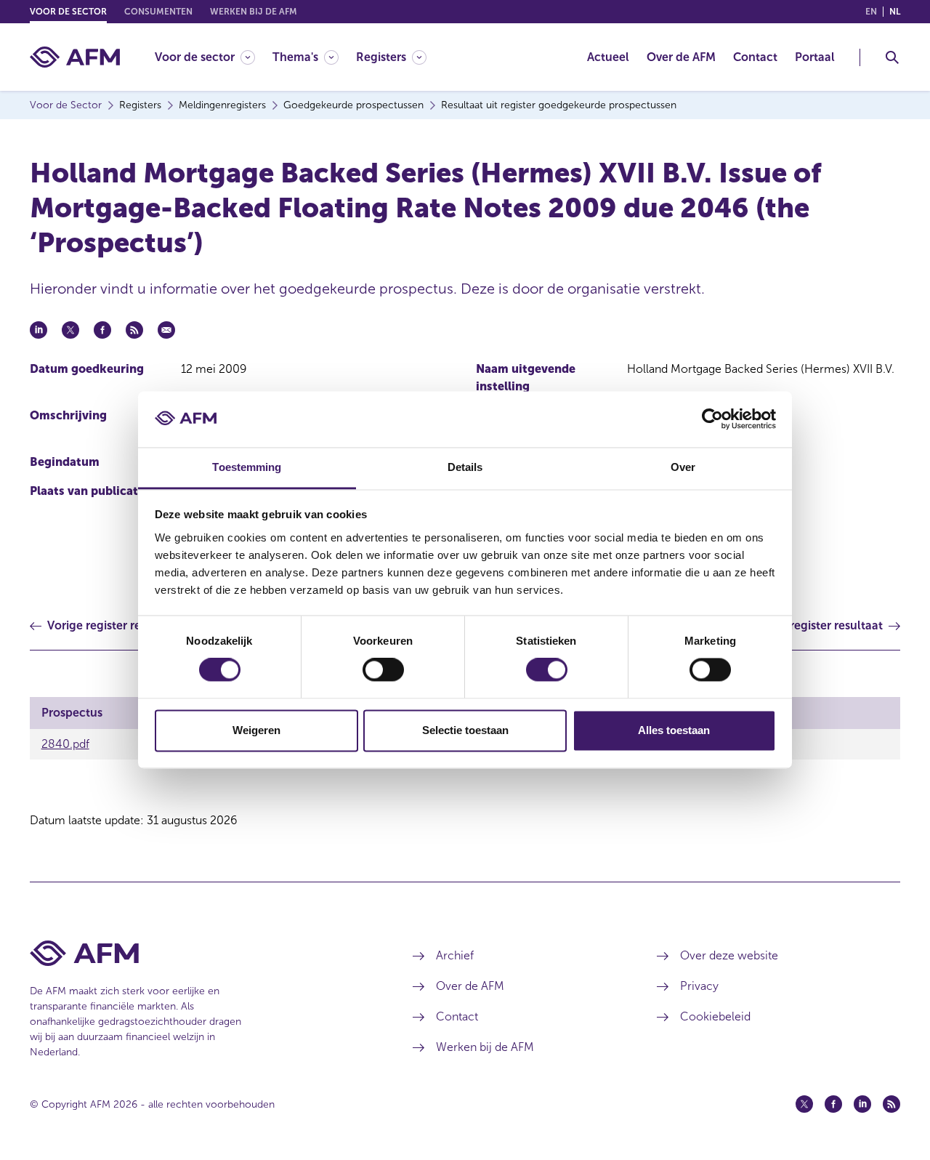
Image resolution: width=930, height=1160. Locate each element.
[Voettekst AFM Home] (199, 953)
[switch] (383, 670)
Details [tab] (465, 467)
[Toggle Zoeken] (892, 57)
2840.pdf (65, 744)
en (871, 12)
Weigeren (256, 730)
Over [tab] (683, 467)
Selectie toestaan (465, 730)
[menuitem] (213, 57)
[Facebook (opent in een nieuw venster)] (833, 1104)
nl (894, 12)
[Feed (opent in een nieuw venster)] (891, 1104)
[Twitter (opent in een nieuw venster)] (804, 1104)
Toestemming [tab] (246, 467)
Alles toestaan (674, 730)
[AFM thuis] (75, 57)
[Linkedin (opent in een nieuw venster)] (862, 1104)
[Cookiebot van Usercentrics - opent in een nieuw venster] (712, 419)
